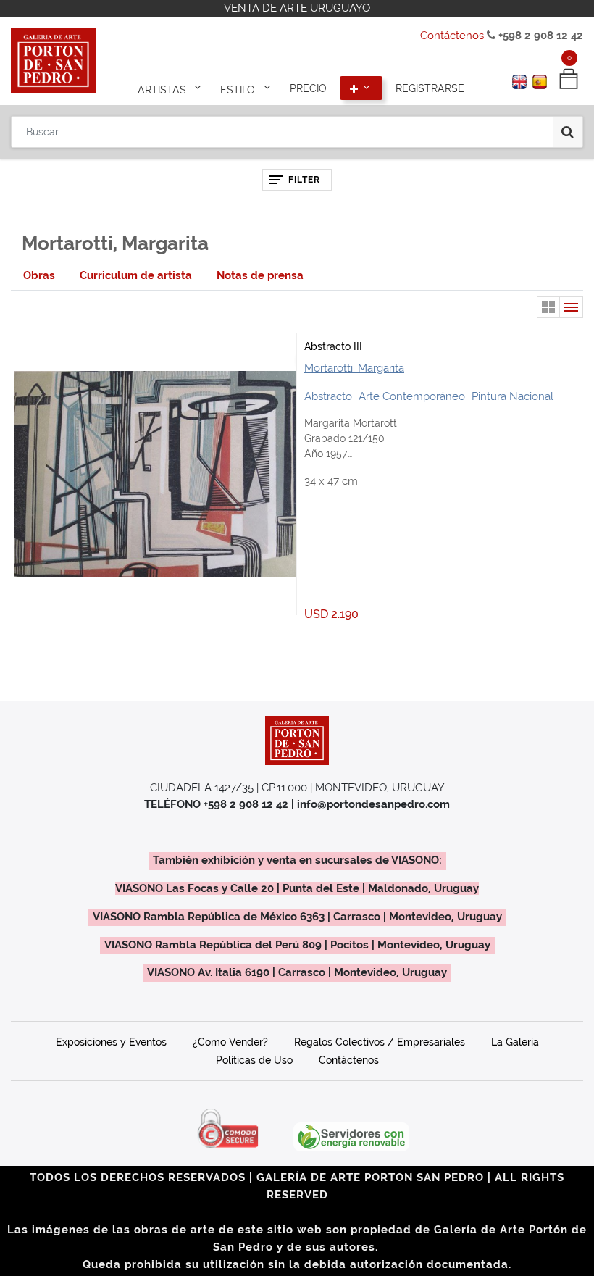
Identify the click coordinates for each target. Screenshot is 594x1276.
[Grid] (548, 307)
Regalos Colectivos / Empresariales (379, 1042)
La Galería (515, 1042)
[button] (361, 88)
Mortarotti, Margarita (354, 368)
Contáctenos (452, 35)
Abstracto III (333, 346)
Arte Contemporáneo (412, 396)
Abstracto (328, 396)
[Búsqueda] (567, 132)
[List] (571, 307)
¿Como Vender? (230, 1042)
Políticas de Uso (254, 1060)
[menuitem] (308, 88)
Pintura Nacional (512, 396)
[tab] (39, 276)
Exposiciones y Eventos (111, 1042)
